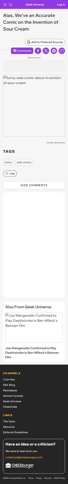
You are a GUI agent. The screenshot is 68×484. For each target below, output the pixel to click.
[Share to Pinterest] (54, 51)
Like (12, 173)
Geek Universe (35, 4)
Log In (61, 4)
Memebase (10, 390)
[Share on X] (46, 51)
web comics (24, 162)
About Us (9, 427)
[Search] (10, 4)
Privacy (39, 478)
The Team (9, 421)
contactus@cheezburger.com (23, 457)
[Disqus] (34, 247)
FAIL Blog (9, 385)
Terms (31, 478)
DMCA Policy (59, 478)
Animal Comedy (13, 396)
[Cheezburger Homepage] (34, 466)
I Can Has (9, 379)
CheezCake (10, 406)
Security (48, 478)
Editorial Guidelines (15, 432)
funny (8, 162)
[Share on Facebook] (38, 51)
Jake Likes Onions (57, 142)
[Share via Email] (62, 51)
